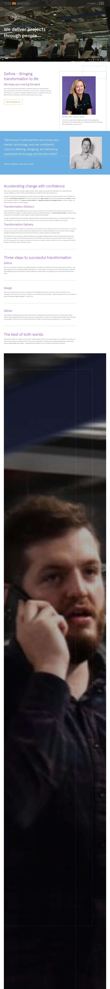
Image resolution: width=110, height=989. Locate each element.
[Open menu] (101, 3)
